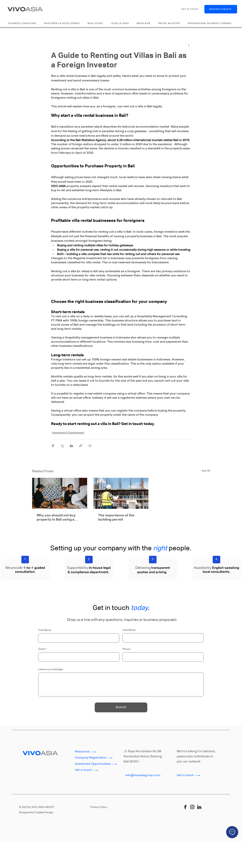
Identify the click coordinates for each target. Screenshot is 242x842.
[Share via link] (80, 446)
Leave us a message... (51, 669)
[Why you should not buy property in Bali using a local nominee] (59, 493)
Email (41, 649)
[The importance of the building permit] (121, 493)
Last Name (129, 630)
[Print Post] (90, 446)
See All (206, 470)
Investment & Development (68, 432)
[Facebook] (185, 807)
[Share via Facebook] (53, 446)
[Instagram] (192, 807)
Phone (126, 649)
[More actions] (188, 45)
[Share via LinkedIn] (71, 446)
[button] (23, 23)
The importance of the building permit (116, 517)
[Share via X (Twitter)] (62, 446)
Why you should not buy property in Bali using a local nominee (56, 518)
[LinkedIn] (199, 807)
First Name (44, 630)
